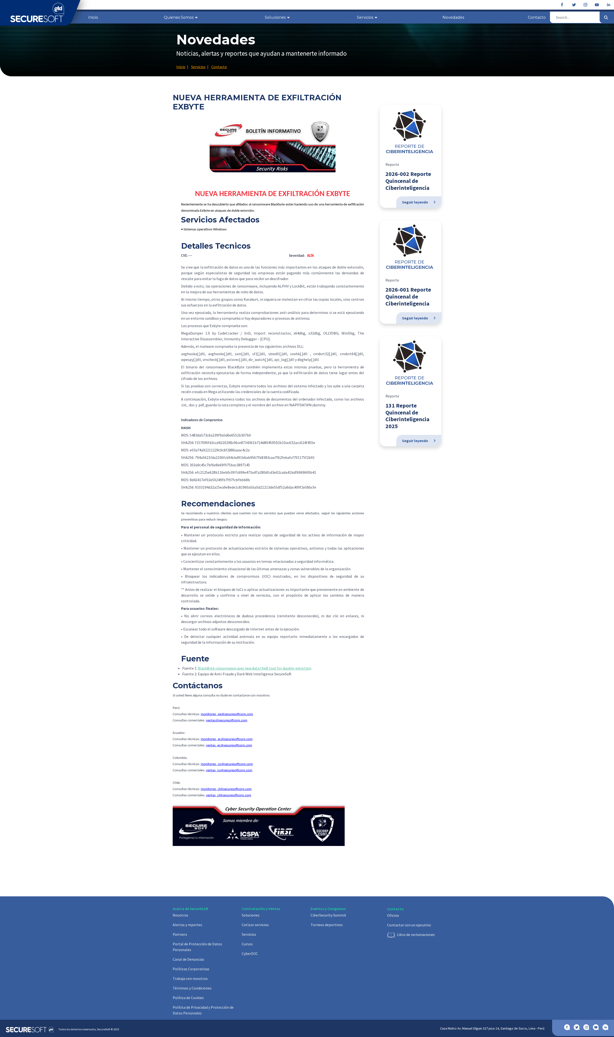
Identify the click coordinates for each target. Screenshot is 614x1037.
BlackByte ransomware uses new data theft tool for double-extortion (254, 668)
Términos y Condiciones (192, 988)
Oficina (393, 915)
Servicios (249, 934)
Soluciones (251, 915)
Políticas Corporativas (191, 968)
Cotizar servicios (255, 924)
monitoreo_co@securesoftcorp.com (227, 764)
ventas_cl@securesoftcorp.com (228, 795)
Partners (180, 934)
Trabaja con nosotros (190, 978)
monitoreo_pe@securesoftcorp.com (227, 714)
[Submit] (606, 17)
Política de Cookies (188, 997)
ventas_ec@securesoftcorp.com (229, 745)
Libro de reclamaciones (416, 934)
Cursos (247, 943)
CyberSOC (250, 953)
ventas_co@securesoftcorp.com (229, 770)
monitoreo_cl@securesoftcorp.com (226, 789)
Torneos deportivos (327, 924)
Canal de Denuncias (188, 959)
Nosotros (180, 915)
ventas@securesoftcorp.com (226, 720)
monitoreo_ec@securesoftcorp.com (227, 739)
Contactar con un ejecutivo (409, 925)
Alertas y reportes (187, 924)
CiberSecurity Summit (328, 915)
